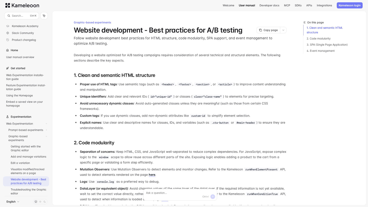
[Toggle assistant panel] (44, 15)
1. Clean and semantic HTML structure (325, 30)
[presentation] (26, 107)
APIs (309, 5)
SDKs (298, 5)
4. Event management (321, 50)
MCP (287, 5)
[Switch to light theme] (40, 202)
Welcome (228, 5)
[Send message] (212, 196)
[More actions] (283, 30)
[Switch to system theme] (36, 202)
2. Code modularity (319, 38)
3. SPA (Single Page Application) (327, 44)
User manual (247, 5)
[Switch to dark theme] (45, 202)
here (152, 175)
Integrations (324, 5)
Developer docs (269, 5)
